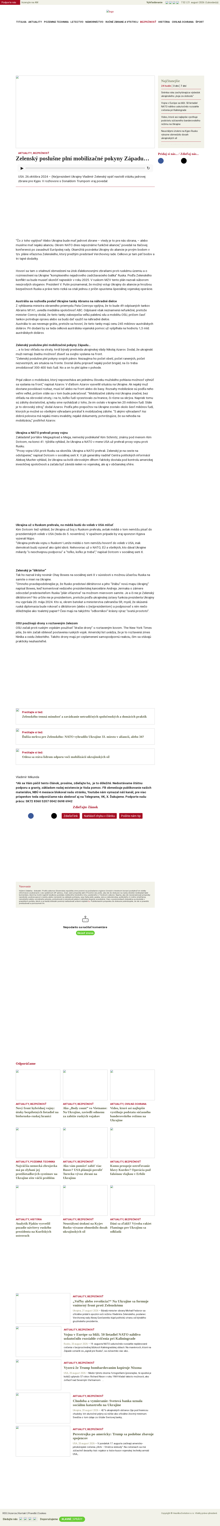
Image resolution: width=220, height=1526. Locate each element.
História (164, 21)
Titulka (21, 21)
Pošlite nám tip (131, 816)
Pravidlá (31, 1513)
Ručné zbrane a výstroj (121, 21)
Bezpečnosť (148, 21)
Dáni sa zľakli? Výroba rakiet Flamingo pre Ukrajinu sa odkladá (178, 147)
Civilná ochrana (183, 21)
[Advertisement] (110, 50)
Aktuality (35, 21)
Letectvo (77, 21)
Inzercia (12, 1513)
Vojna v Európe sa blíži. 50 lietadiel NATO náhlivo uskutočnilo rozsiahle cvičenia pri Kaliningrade (180, 107)
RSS (5, 1513)
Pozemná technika (56, 21)
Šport (200, 21)
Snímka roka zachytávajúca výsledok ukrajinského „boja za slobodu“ (180, 94)
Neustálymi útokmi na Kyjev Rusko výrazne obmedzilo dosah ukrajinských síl (179, 135)
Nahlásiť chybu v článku (99, 816)
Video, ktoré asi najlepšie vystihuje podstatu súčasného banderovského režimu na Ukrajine (180, 121)
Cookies (41, 1513)
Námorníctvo (94, 21)
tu (89, 901)
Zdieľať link (71, 816)
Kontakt (22, 1513)
